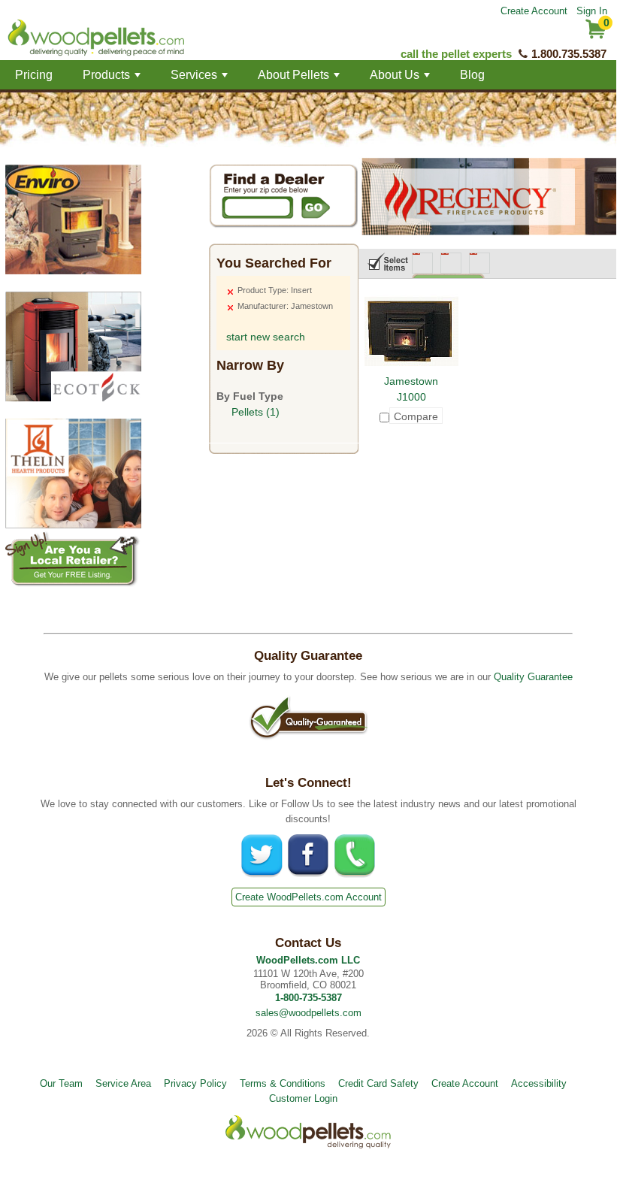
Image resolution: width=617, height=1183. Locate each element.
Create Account (534, 11)
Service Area (123, 1083)
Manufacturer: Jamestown (285, 305)
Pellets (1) (255, 412)
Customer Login (303, 1098)
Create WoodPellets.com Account (308, 897)
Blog (472, 74)
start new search (265, 337)
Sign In (591, 11)
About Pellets (300, 78)
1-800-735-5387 (308, 997)
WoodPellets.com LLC (308, 960)
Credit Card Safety (378, 1083)
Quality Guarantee (533, 676)
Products (113, 78)
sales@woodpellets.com (308, 1012)
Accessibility (539, 1083)
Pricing (34, 74)
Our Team (61, 1083)
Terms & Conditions (282, 1083)
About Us (401, 78)
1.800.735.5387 (568, 53)
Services (201, 78)
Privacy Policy (195, 1083)
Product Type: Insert (274, 290)
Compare (416, 416)
